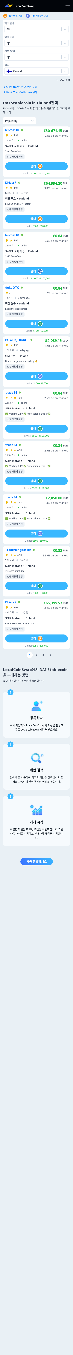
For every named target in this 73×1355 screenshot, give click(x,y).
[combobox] (5, 120)
